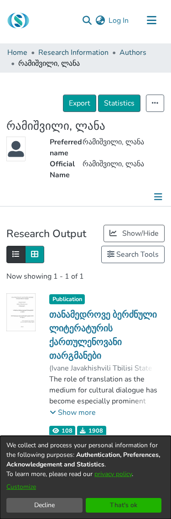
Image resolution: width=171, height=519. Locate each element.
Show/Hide (139, 233)
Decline (44, 505)
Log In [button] (119, 21)
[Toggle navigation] (151, 20)
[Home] (18, 20)
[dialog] (85, 477)
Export (79, 103)
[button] (72, 412)
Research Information (73, 53)
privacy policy (113, 474)
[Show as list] (16, 254)
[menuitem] (100, 20)
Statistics (119, 103)
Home (17, 53)
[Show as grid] (34, 254)
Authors (132, 53)
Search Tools (136, 254)
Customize (21, 486)
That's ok (123, 505)
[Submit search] (87, 20)
